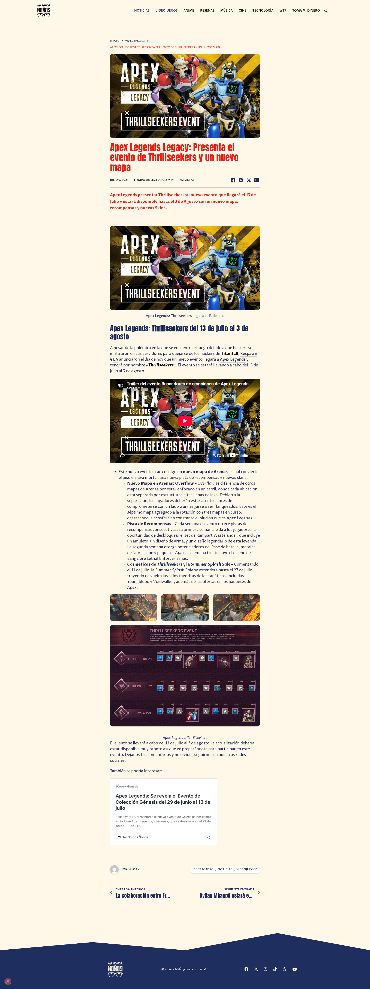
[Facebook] (233, 180)
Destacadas (203, 869)
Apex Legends (233, 359)
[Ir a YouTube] (296, 969)
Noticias (141, 11)
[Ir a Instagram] (268, 969)
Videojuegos (166, 11)
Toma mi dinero (306, 11)
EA (115, 359)
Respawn (248, 353)
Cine (242, 11)
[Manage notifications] (7, 981)
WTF (282, 11)
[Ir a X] (258, 969)
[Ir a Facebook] (249, 969)
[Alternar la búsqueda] (326, 11)
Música (226, 11)
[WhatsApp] (241, 180)
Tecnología (262, 11)
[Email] (257, 180)
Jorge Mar (131, 869)
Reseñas (207, 11)
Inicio (114, 41)
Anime (189, 11)
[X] (249, 180)
